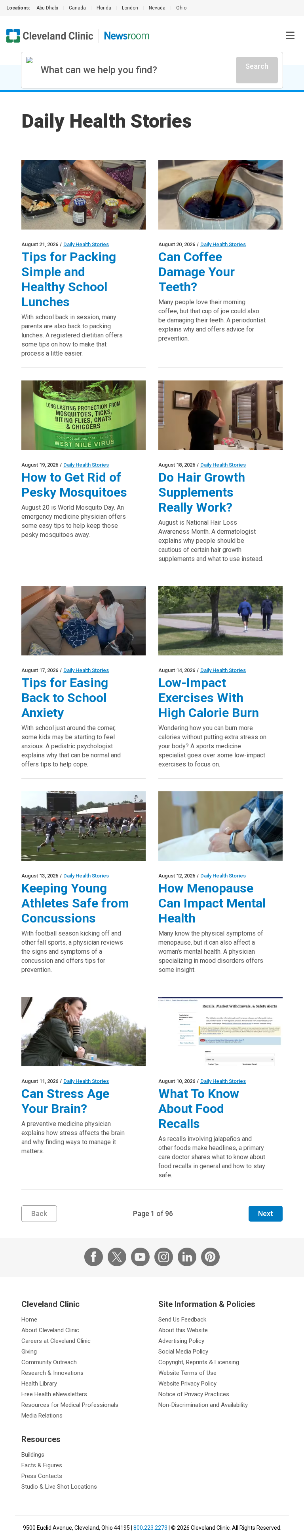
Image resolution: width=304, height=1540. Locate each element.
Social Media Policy (183, 1351)
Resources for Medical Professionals (69, 1404)
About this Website (183, 1330)
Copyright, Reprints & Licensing (198, 1362)
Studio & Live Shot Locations (59, 1486)
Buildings (32, 1454)
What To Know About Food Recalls (198, 1108)
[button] (290, 35)
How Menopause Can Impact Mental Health (212, 903)
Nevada (157, 8)
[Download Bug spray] (83, 415)
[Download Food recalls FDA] (220, 1031)
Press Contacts (41, 1476)
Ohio (181, 8)
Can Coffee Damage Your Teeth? (196, 271)
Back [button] (39, 1213)
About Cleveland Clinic (50, 1330)
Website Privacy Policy (187, 1383)
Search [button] (256, 66)
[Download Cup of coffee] (220, 195)
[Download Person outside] (83, 1031)
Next (265, 1213)
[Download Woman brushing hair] (220, 415)
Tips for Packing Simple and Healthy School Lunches (68, 279)
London (130, 8)
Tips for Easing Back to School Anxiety (64, 697)
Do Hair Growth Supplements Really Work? (201, 492)
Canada (77, 8)
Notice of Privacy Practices (193, 1394)
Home (29, 1319)
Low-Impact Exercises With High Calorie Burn (208, 697)
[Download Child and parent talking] (83, 620)
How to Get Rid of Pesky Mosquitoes (74, 485)
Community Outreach (49, 1362)
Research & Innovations (52, 1372)
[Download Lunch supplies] (83, 195)
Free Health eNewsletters (54, 1394)
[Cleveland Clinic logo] (49, 36)
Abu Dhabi (47, 8)
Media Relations (42, 1415)
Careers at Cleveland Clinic (56, 1340)
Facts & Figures (41, 1465)
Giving (29, 1351)
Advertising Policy (181, 1340)
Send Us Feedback (182, 1319)
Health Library (39, 1383)
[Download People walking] (220, 620)
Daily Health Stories (86, 244)
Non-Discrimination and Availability (203, 1404)
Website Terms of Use (187, 1372)
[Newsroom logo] (126, 36)
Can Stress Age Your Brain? (65, 1101)
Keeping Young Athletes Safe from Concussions (75, 903)
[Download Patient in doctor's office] (220, 826)
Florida (104, 8)
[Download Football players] (83, 826)
